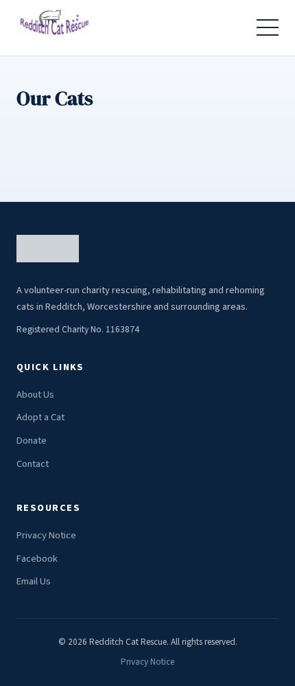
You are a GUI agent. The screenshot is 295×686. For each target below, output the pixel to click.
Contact (32, 464)
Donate (31, 440)
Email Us (33, 581)
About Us (35, 394)
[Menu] (268, 27)
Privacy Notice (46, 535)
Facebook (37, 558)
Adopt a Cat (40, 417)
